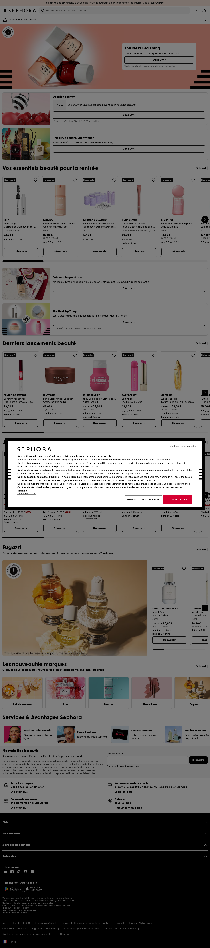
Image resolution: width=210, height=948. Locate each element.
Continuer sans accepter (183, 446)
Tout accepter (177, 499)
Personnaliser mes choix (143, 499)
